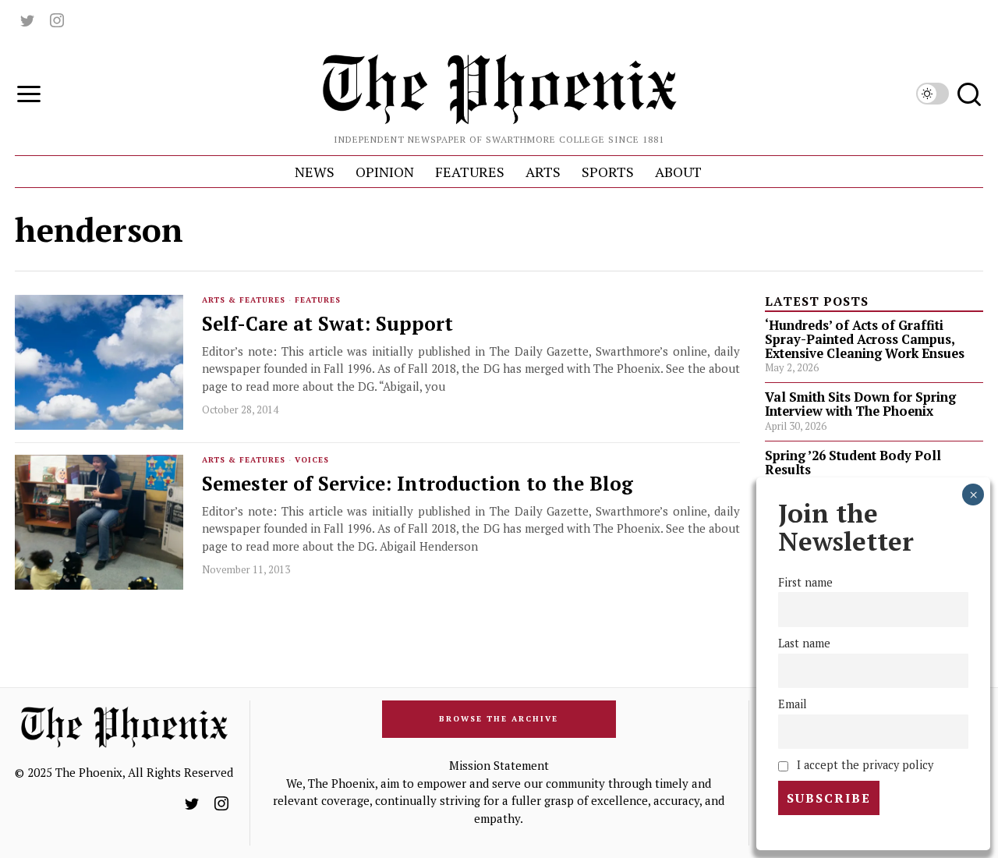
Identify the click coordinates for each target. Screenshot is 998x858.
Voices (312, 460)
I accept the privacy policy (863, 764)
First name (805, 582)
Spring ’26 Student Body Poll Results (853, 462)
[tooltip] (27, 20)
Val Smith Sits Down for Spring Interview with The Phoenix (860, 404)
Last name (804, 643)
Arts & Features (243, 300)
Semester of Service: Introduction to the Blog (417, 484)
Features (318, 300)
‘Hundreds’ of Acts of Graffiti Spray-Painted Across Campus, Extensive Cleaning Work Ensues (864, 339)
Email (792, 704)
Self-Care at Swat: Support (327, 324)
